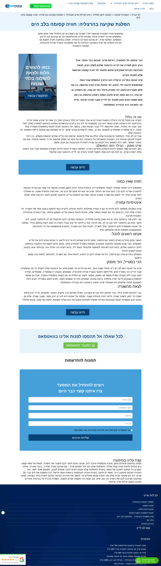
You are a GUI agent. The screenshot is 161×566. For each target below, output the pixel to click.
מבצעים (102, 3)
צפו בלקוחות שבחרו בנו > (80, 3)
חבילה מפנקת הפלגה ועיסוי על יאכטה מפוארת (126, 556)
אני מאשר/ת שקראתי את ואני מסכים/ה (102, 430)
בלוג (151, 8)
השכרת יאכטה (121, 15)
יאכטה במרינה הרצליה (125, 80)
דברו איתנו (139, 8)
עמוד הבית (148, 3)
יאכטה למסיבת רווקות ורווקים (141, 513)
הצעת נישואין (148, 506)
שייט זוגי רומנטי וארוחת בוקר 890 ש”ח (130, 553)
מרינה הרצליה (117, 120)
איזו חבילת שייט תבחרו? (126, 3)
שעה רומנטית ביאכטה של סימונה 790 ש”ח (128, 545)
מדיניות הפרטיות (96, 430)
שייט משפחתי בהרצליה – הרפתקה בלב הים (135, 516)
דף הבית (136, 15)
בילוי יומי (150, 520)
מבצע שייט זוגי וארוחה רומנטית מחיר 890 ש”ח (126, 549)
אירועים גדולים (147, 524)
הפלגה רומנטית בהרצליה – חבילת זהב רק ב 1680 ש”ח (123, 560)
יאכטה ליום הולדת (102, 15)
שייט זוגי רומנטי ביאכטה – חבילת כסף (130, 564)
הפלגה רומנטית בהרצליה (143, 502)
